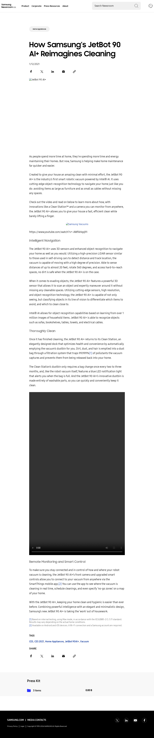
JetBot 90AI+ (72, 641)
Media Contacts (36, 720)
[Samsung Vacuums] (77, 224)
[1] (90, 353)
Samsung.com (15, 720)
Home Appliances (39, 29)
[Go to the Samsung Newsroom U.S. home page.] (9, 6)
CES (31, 641)
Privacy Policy (12, 726)
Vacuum (84, 641)
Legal (22, 726)
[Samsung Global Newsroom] (150, 6)
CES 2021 (39, 641)
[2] (60, 584)
